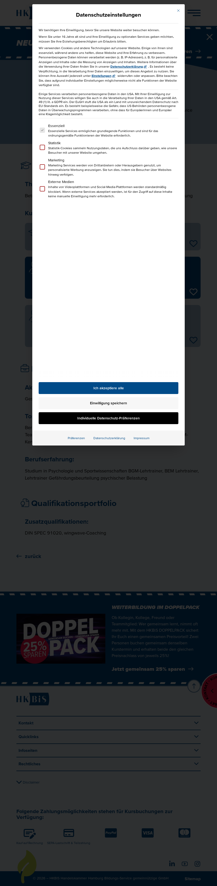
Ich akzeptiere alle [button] (108, 388)
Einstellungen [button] (101, 75)
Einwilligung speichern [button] (108, 403)
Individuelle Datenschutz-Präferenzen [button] (108, 418)
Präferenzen (76, 438)
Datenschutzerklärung (126, 66)
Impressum (142, 438)
